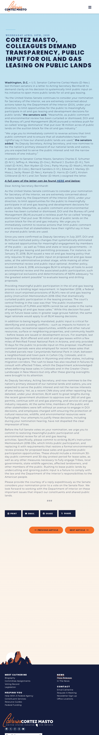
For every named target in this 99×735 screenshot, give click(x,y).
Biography (10, 678)
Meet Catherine (16, 674)
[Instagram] (15, 729)
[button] (90, 7)
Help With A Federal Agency (19, 696)
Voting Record (12, 684)
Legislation (10, 687)
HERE (60, 180)
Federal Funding (13, 705)
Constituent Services (15, 699)
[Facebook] (6, 729)
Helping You (13, 692)
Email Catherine (65, 690)
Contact (63, 686)
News (60, 674)
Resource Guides (13, 702)
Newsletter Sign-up (67, 696)
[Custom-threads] (19, 729)
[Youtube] (23, 729)
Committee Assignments (17, 681)
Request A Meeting (67, 693)
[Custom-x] (11, 729)
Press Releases (64, 678)
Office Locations (65, 699)
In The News (63, 681)
